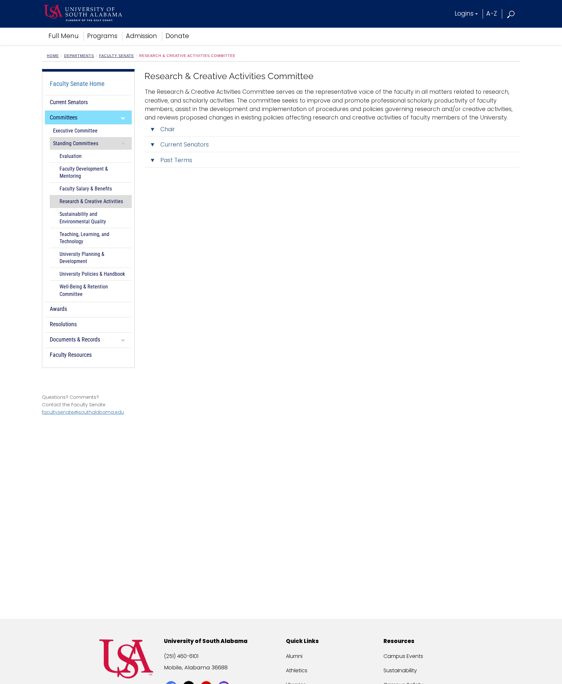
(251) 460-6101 (181, 656)
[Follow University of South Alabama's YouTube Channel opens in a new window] (207, 675)
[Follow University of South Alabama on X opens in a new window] (189, 675)
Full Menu (63, 36)
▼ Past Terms (172, 160)
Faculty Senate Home (77, 84)
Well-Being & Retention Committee (84, 290)
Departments (79, 56)
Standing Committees (75, 144)
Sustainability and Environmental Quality (83, 217)
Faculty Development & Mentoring (84, 172)
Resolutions (63, 324)
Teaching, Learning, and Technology (84, 237)
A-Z (491, 13)
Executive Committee (75, 131)
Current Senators (69, 102)
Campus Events (403, 656)
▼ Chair (162, 129)
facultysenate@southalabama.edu (83, 412)
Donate (177, 36)
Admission (141, 36)
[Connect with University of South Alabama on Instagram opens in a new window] (225, 675)
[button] (511, 13)
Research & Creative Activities (91, 201)
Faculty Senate (116, 56)
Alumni (294, 656)
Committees (63, 117)
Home (53, 56)
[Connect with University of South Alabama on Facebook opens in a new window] (172, 675)
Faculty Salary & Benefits (86, 189)
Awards (58, 308)
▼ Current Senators (179, 144)
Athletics (296, 670)
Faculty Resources (71, 354)
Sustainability (400, 670)
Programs (102, 36)
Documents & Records (75, 339)
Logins (464, 13)
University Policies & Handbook (92, 274)
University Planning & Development (82, 257)
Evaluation (71, 156)
